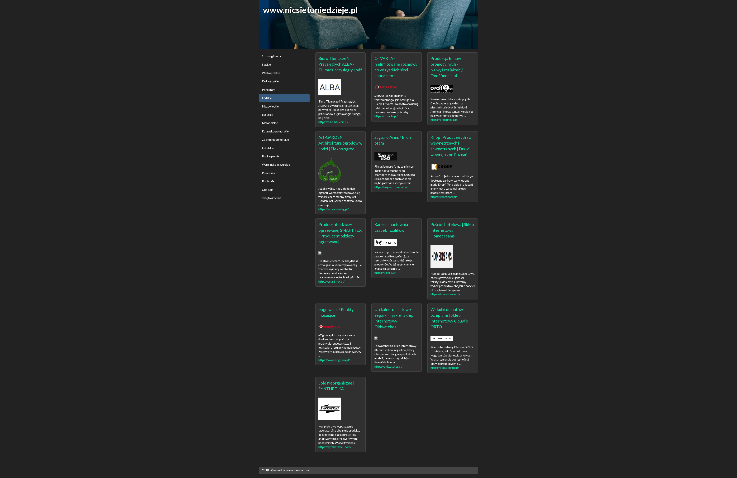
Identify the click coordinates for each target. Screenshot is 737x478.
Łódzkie (267, 98)
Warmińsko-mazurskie (276, 164)
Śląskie (266, 64)
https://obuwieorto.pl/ (444, 367)
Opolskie (267, 189)
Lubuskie (267, 114)
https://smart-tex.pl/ (331, 281)
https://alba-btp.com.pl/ (333, 122)
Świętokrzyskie (271, 198)
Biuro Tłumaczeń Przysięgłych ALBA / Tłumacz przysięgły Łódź (340, 64)
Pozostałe (268, 89)
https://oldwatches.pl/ (388, 366)
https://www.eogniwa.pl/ (334, 360)
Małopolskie (270, 123)
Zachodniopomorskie (275, 139)
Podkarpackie (270, 156)
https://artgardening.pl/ (333, 209)
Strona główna (271, 56)
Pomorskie (269, 173)
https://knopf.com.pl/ (443, 196)
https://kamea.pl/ (385, 272)
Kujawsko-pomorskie (275, 131)
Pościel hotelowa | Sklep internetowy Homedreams (452, 230)
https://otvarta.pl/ (386, 116)
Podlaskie (268, 181)
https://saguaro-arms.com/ (391, 187)
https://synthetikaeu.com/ (334, 447)
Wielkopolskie (271, 73)
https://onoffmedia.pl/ (444, 119)
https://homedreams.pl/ (445, 294)
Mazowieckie (270, 106)
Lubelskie (268, 148)
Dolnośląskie (270, 81)
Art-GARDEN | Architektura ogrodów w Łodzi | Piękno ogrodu (340, 143)
